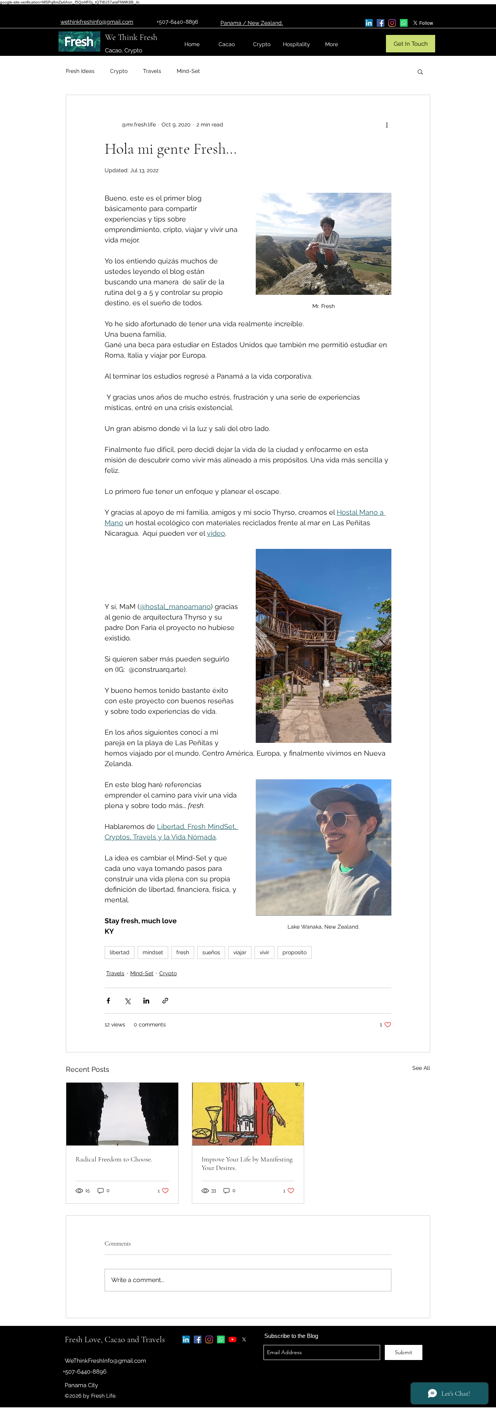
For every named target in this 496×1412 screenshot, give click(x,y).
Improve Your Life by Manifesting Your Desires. (247, 1163)
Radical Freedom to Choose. (114, 1159)
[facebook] (380, 23)
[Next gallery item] (382, 646)
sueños (211, 952)
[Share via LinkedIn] (146, 1000)
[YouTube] (232, 1339)
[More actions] (386, 124)
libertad (119, 952)
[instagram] (392, 23)
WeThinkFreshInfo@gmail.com (105, 1360)
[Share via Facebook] (108, 1000)
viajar (239, 952)
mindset (153, 952)
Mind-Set (188, 71)
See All (421, 1068)
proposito (294, 952)
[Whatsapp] (404, 23)
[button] (420, 71)
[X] (244, 1339)
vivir (264, 952)
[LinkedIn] (369, 23)
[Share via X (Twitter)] (127, 1000)
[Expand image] (323, 646)
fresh (182, 952)
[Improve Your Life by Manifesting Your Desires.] (248, 1114)
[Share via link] (165, 1000)
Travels (152, 71)
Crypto (118, 71)
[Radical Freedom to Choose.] (122, 1114)
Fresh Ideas (80, 71)
